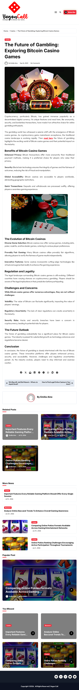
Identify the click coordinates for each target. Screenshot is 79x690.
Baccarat (8, 507)
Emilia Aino (46, 397)
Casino (8, 39)
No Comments (35, 63)
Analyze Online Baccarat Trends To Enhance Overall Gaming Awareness (36, 511)
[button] (74, 581)
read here (48, 138)
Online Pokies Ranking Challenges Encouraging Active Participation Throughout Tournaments (29, 591)
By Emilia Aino (13, 63)
